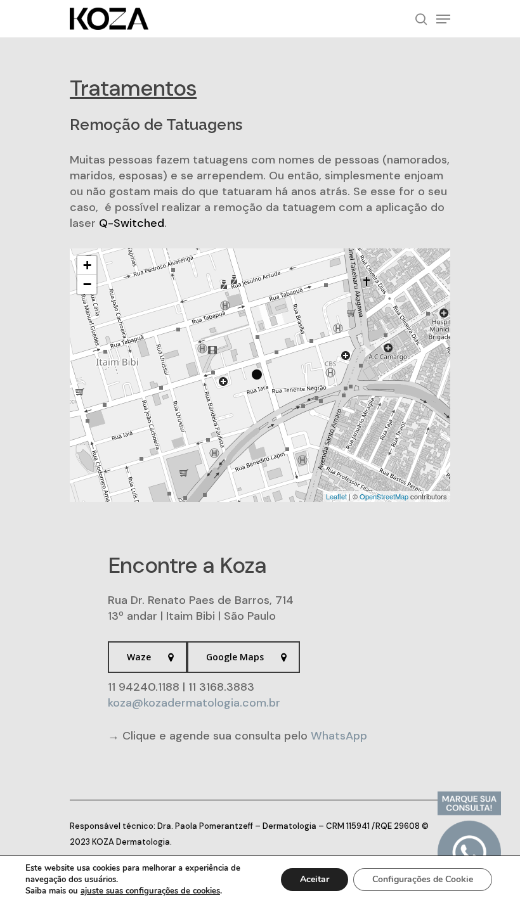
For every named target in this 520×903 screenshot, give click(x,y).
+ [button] (87, 265)
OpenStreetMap (384, 496)
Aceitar (314, 879)
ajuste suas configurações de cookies (150, 891)
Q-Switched (131, 223)
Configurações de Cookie (422, 879)
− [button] (87, 284)
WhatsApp (339, 735)
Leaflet (336, 496)
